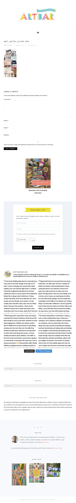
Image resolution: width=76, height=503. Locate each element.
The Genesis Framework (48, 499)
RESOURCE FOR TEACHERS (38, 190)
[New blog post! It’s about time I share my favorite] (21, 331)
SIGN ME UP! (38, 247)
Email (6, 128)
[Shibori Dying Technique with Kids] (53, 476)
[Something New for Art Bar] (19, 485)
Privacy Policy (57, 448)
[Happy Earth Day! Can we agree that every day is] (55, 296)
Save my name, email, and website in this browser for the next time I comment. (28, 144)
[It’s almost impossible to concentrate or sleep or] (55, 331)
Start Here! (38, 193)
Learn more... (45, 442)
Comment (7, 99)
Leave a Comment (32, 45)
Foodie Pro (35, 499)
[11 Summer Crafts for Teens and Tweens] (36, 482)
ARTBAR (38, 14)
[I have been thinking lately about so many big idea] (21, 296)
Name (6, 120)
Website (6, 135)
